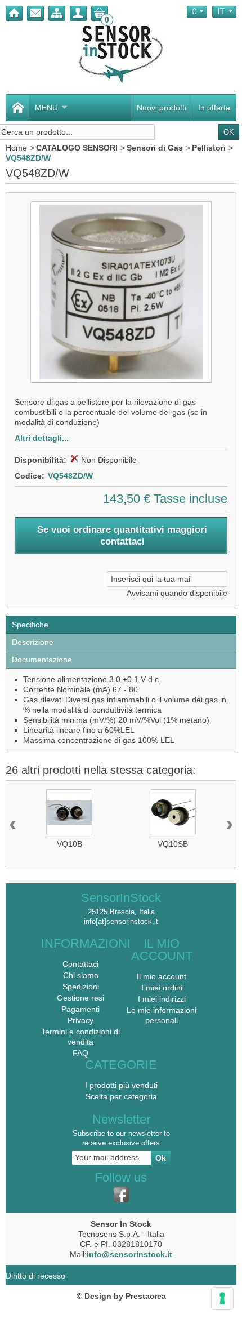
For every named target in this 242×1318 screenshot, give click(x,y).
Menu (46, 107)
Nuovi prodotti (161, 107)
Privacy (80, 1020)
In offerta (214, 107)
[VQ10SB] (172, 812)
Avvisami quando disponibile (177, 593)
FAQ (80, 1053)
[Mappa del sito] (57, 13)
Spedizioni (80, 986)
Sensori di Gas (155, 147)
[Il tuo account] (78, 13)
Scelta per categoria (121, 1096)
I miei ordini (161, 987)
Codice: (29, 475)
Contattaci (80, 963)
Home (16, 147)
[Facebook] (121, 1194)
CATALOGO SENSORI (77, 147)
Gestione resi (80, 997)
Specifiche (30, 624)
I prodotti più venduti (121, 1085)
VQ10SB (173, 843)
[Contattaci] (35, 13)
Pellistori (209, 147)
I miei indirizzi (162, 998)
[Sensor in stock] (121, 54)
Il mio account (161, 976)
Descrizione (32, 642)
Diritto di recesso (35, 1275)
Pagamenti (80, 1009)
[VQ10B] (69, 812)
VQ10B (69, 843)
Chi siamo (80, 975)
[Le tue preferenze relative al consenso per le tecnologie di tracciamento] (222, 1298)
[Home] (14, 13)
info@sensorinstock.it (129, 1254)
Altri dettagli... (42, 438)
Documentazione (42, 659)
